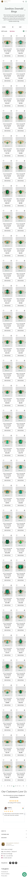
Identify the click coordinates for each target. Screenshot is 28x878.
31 (9, 785)
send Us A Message (7, 853)
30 (7, 785)
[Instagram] (16, 863)
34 (15, 785)
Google (21, 795)
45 (23, 785)
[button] (11, 43)
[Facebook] (13, 863)
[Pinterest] (10, 863)
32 (11, 785)
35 (17, 785)
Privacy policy (4, 875)
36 (19, 785)
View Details (7, 55)
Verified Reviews (14, 797)
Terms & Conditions (5, 873)
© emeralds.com (4, 871)
